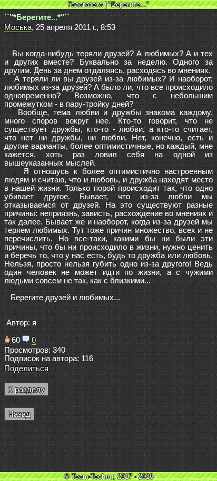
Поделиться (26, 368)
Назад (19, 414)
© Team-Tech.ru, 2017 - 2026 (108, 476)
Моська (18, 27)
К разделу (26, 389)
